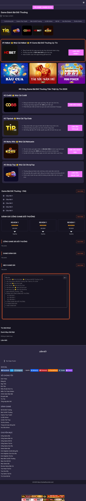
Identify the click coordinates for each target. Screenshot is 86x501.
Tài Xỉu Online (5, 422)
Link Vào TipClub (75, 128)
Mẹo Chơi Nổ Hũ (6, 461)
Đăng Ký (3, 381)
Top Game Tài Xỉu (6, 473)
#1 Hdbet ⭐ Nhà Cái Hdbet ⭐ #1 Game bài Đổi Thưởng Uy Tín (24, 279)
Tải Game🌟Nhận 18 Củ (43, 7)
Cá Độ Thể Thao (5, 420)
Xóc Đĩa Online (5, 427)
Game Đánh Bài (5, 448)
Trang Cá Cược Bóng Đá (8, 425)
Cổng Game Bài (5, 436)
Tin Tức (3, 399)
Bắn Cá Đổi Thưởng (6, 412)
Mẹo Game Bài (5, 463)
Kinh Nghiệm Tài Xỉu (7, 456)
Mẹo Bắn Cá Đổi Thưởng (8, 458)
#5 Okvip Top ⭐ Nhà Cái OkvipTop (17, 289)
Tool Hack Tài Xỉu (6, 468)
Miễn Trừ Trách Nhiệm (7, 391)
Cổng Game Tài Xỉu (6, 443)
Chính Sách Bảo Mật (7, 394)
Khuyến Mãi (4, 396)
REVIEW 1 (12, 295)
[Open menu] (83, 2)
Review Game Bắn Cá (7, 466)
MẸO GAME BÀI (9, 265)
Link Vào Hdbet (76, 52)
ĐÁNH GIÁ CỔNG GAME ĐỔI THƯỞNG (18, 293)
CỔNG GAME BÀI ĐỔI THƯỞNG (15, 242)
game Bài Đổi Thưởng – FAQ (14, 291)
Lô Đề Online (4, 417)
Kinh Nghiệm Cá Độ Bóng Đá (9, 451)
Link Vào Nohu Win (75, 151)
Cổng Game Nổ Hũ (6, 441)
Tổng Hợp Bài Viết (6, 401)
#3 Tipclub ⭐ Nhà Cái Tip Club (16, 285)
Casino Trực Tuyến (6, 415)
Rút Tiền (3, 386)
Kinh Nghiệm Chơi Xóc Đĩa (9, 453)
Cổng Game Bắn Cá (6, 438)
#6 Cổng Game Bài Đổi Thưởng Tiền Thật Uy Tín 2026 (22, 281)
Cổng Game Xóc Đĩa (7, 446)
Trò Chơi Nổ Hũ (5, 476)
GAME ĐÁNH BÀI (9, 253)
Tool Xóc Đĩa (4, 471)
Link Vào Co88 (75, 105)
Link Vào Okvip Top (75, 174)
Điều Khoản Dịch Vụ (7, 389)
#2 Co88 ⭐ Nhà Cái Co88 (14, 283)
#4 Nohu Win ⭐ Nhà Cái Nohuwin (17, 287)
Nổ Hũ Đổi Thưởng (6, 410)
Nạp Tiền (3, 384)
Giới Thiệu (4, 379)
